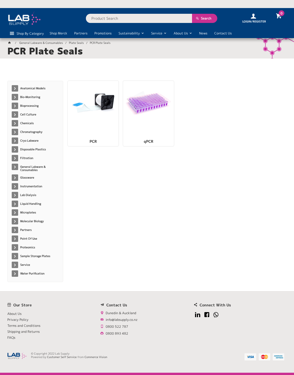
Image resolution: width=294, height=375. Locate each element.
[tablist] (147, 71)
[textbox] (139, 18)
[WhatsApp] (216, 315)
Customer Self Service (62, 357)
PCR (93, 141)
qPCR (148, 141)
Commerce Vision (96, 357)
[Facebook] (207, 315)
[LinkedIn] (198, 315)
